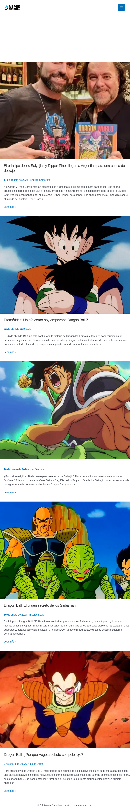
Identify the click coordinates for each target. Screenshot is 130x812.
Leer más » (10, 206)
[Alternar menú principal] (121, 7)
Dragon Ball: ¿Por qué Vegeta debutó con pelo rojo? (43, 754)
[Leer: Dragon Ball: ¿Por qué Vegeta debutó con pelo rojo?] (65, 699)
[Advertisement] (65, 38)
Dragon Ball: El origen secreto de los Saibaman (39, 605)
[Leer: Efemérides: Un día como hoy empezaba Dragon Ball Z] (65, 264)
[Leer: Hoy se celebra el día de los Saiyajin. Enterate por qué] (65, 409)
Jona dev (88, 805)
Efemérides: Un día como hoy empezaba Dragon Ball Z (46, 320)
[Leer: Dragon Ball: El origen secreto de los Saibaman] (65, 550)
